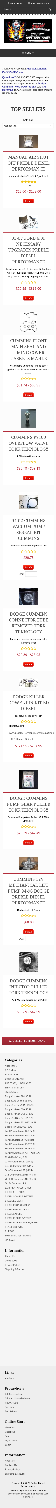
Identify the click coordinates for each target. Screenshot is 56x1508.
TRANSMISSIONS (14, 1226)
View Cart (10, 1427)
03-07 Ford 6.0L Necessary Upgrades (27, 244)
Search (8, 1436)
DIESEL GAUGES (13, 1213)
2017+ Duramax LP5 (15, 1183)
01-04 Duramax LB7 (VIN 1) (19, 1161)
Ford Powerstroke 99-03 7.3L (20, 1135)
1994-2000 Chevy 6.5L (16, 1157)
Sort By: (28, 120)
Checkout (10, 1431)
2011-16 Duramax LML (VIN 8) (20, 1178)
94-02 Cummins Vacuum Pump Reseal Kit (28, 526)
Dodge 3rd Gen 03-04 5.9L (18, 1109)
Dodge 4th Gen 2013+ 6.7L (18, 1126)
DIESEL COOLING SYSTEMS (19, 1196)
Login (8, 1444)
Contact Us (11, 1260)
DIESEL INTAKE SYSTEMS (18, 1218)
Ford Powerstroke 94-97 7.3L (20, 1131)
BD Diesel (35, 705)
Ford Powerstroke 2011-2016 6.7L (22, 1152)
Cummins (28, 538)
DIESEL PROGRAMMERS (17, 1205)
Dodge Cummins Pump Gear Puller (28, 801)
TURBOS (9, 1231)
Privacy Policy (12, 1264)
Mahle (39, 358)
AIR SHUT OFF (12, 1065)
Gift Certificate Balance (17, 1398)
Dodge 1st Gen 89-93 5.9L (18, 1096)
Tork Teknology (28, 449)
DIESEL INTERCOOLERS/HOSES (22, 1222)
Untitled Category (14, 1078)
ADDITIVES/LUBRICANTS (18, 1083)
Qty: (21, 574)
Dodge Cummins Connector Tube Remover (28, 620)
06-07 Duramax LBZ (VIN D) (19, 1170)
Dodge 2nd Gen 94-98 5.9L (18, 1100)
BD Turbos (10, 1070)
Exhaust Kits (11, 1074)
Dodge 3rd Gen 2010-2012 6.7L (20, 1122)
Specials (9, 1407)
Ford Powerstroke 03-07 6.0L (20, 1144)
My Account (16, 3)
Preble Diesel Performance (31, 166)
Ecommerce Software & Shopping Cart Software (28, 1495)
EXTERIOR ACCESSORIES (18, 1187)
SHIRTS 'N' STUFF (14, 1087)
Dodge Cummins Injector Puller (28, 984)
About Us (10, 1256)
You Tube (9, 1378)
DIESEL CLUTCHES (15, 1192)
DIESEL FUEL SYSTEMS (17, 1209)
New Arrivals (11, 1402)
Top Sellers (11, 1411)
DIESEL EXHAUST (14, 1200)
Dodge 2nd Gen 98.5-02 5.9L (19, 1104)
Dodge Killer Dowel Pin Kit (26, 699)
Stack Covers (12, 1091)
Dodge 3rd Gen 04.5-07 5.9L (19, 1113)
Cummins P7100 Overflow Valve (28, 440)
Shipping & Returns (15, 1269)
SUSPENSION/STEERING (18, 1235)
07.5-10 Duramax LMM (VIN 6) (20, 1174)
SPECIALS (10, 1239)
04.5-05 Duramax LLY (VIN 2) (19, 1165)
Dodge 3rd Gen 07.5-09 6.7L (19, 1118)
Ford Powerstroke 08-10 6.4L (20, 1148)
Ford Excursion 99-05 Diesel (19, 1139)
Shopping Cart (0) (39, 3)
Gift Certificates (13, 1393)
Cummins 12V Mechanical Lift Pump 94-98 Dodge (28, 885)
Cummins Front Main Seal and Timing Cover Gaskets (28, 349)
